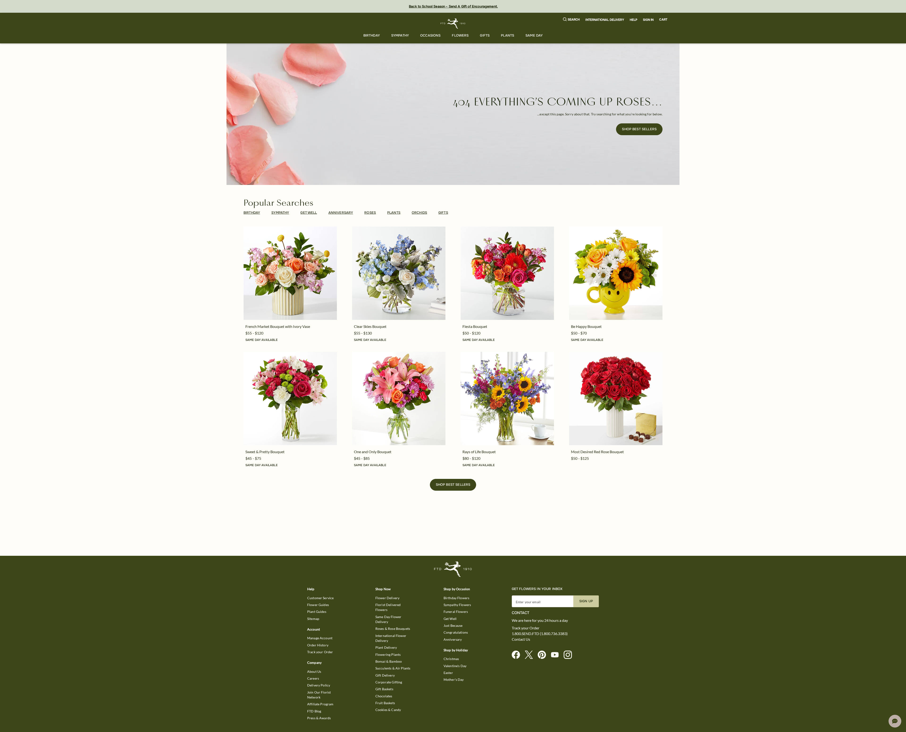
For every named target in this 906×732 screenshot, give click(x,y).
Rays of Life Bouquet (479, 451)
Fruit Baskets (385, 703)
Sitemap (313, 619)
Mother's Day (454, 680)
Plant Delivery (386, 647)
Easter (448, 673)
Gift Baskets (384, 689)
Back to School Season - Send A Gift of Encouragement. (453, 6)
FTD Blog (314, 711)
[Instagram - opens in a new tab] (570, 655)
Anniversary (453, 639)
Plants (507, 35)
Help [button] (634, 20)
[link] (290, 273)
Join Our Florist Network (319, 694)
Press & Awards (319, 718)
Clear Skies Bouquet (370, 326)
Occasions (430, 35)
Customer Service (320, 598)
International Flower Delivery (390, 638)
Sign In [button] (648, 20)
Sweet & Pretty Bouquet (265, 451)
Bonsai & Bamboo (388, 661)
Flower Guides (318, 605)
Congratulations (456, 632)
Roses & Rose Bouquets (392, 629)
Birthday (371, 35)
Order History (317, 645)
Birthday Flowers (456, 598)
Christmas (451, 659)
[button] (571, 19)
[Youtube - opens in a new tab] (557, 655)
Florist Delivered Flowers (388, 607)
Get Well (450, 619)
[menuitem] (372, 35)
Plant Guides (316, 612)
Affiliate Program (320, 704)
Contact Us (521, 639)
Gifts (485, 35)
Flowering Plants (388, 655)
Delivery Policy (318, 685)
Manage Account (319, 638)
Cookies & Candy (388, 710)
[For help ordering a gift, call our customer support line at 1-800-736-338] (453, 23)
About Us (314, 671)
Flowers (460, 35)
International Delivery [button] (604, 20)
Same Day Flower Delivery (388, 619)
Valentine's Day (455, 666)
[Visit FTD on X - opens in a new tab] (531, 655)
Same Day (534, 35)
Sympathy (400, 35)
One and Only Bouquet (372, 451)
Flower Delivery (387, 598)
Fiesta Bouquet (474, 326)
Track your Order (320, 652)
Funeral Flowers (456, 612)
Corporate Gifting (388, 682)
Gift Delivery (385, 675)
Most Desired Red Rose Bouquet (597, 451)
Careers (313, 678)
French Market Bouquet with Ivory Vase (277, 326)
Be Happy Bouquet (586, 326)
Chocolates (383, 696)
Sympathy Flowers (457, 605)
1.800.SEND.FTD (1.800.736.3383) (540, 634)
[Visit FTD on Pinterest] (544, 655)
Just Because (453, 625)
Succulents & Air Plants (392, 668)
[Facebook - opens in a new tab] (518, 655)
